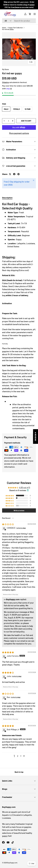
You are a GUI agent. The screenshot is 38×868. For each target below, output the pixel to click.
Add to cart (26, 121)
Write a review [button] (19, 510)
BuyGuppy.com (12, 863)
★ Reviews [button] (36, 436)
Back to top (19, 772)
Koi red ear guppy (8, 29)
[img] (8, 524)
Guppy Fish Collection (15, 27)
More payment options (19, 133)
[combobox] (19, 20)
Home (4, 27)
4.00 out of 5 (24, 487)
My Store (5, 69)
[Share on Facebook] (14, 174)
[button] (30, 14)
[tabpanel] (19, 316)
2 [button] (17, 756)
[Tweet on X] (10, 174)
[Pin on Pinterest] (18, 174)
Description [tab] (7, 197)
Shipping (5, 82)
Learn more (24, 2)
